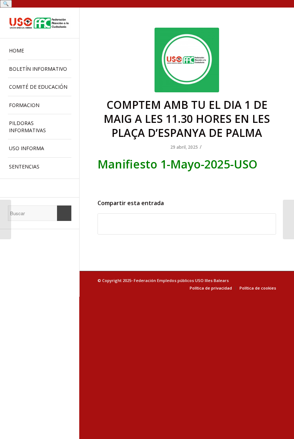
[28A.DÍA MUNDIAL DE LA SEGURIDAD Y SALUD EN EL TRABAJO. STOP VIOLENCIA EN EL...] (5, 219)
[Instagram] (39, 188)
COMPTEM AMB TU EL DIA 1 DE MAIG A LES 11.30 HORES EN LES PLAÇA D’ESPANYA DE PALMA (187, 118)
